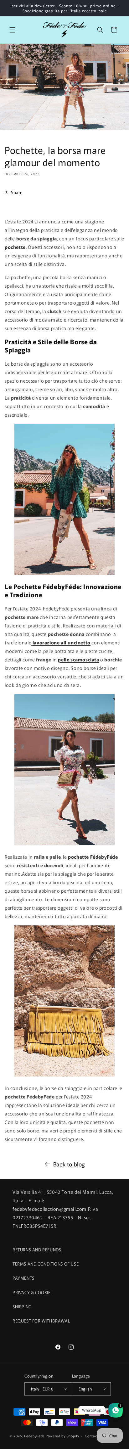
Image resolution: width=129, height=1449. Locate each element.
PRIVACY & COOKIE (32, 1292)
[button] (12, 30)
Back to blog (69, 1164)
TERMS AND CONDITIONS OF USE (46, 1264)
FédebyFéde (34, 1435)
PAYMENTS (23, 1278)
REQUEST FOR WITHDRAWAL (41, 1320)
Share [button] (17, 192)
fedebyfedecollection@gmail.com (50, 1208)
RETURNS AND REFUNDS (37, 1249)
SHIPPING (22, 1306)
